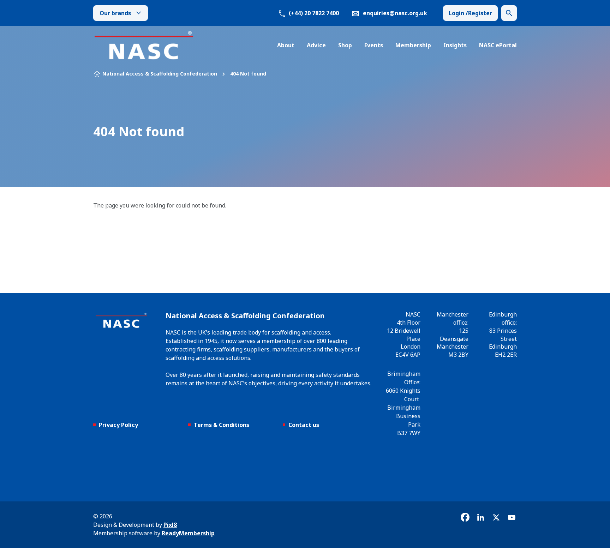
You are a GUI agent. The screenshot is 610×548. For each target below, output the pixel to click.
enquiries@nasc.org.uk (395, 13)
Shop (345, 45)
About (285, 45)
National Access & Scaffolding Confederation (159, 73)
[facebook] (465, 517)
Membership (413, 45)
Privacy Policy (118, 425)
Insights (455, 45)
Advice (316, 45)
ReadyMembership (188, 533)
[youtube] (511, 517)
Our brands (115, 13)
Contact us (303, 425)
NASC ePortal (498, 45)
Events (373, 45)
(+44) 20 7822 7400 (313, 13)
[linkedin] (480, 517)
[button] (509, 13)
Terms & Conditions (221, 425)
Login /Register (470, 13)
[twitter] (496, 517)
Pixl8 (170, 525)
